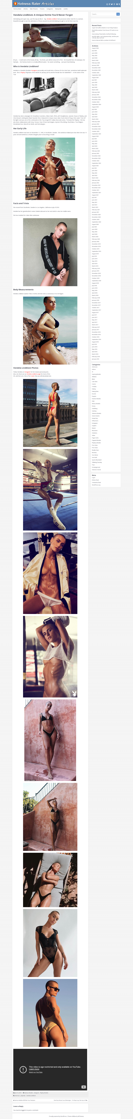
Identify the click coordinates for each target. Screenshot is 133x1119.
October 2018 (95, 278)
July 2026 (94, 50)
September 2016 (96, 339)
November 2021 (96, 187)
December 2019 (96, 244)
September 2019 (96, 251)
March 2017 (95, 325)
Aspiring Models (96, 374)
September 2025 (96, 75)
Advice (94, 369)
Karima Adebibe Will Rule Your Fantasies (24, 1100)
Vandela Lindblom (31, 1095)
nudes (33, 376)
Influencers (95, 421)
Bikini (93, 379)
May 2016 (94, 349)
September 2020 (96, 222)
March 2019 (95, 266)
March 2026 (95, 60)
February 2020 (96, 239)
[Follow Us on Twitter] (112, 4)
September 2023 (96, 134)
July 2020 (94, 227)
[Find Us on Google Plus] (114, 4)
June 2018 (94, 288)
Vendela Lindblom (52, 19)
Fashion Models (96, 399)
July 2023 (94, 139)
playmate (23, 1095)
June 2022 (94, 170)
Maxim (94, 428)
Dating (94, 389)
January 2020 (95, 241)
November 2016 (96, 334)
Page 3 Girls (95, 438)
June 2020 (94, 229)
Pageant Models (96, 440)
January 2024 (95, 124)
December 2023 (96, 126)
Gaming (94, 411)
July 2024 (94, 109)
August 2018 (95, 283)
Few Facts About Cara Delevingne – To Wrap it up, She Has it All (70, 1100)
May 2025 (94, 85)
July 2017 (94, 315)
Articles (26, 9)
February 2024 (96, 121)
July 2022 (94, 168)
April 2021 (94, 205)
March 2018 (95, 295)
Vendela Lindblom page (34, 374)
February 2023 (96, 151)
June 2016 (94, 347)
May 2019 (94, 261)
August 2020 (95, 224)
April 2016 (94, 351)
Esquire (94, 396)
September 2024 (96, 104)
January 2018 (95, 300)
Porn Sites (95, 445)
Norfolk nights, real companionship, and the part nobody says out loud (105, 37)
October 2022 (95, 161)
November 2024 (96, 99)
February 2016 (96, 356)
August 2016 (95, 342)
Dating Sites (95, 391)
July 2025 (94, 80)
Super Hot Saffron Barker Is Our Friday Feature (105, 28)
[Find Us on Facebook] (109, 4)
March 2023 (95, 148)
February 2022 (96, 180)
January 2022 (95, 183)
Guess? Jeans (96, 416)
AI (92, 372)
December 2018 (96, 273)
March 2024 (95, 119)
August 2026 (95, 48)
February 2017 (96, 327)
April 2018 (94, 293)
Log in (93, 477)
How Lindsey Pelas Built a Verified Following (104, 34)
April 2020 (94, 234)
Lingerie (94, 425)
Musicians (95, 430)
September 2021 (96, 192)
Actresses (94, 367)
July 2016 (94, 344)
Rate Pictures (34, 9)
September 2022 (96, 163)
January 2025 (95, 94)
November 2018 (96, 276)
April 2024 (94, 116)
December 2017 (96, 303)
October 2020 (95, 219)
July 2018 (94, 285)
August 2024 (95, 107)
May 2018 (94, 290)
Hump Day (95, 418)
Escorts (94, 394)
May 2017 (94, 320)
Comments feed (96, 482)
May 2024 (94, 114)
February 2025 (96, 92)
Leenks (66, 9)
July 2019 (94, 256)
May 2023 (94, 143)
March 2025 (95, 90)
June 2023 (94, 141)
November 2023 (96, 129)
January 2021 (95, 212)
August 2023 (95, 136)
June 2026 (94, 53)
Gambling (94, 408)
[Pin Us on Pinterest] (117, 4)
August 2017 (95, 312)
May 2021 (94, 202)
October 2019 (95, 249)
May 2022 (94, 173)
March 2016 (95, 354)
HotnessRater (17, 9)
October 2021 (95, 190)
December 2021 (96, 185)
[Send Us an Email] (107, 4)
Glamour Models (28, 1093)
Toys (93, 465)
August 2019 (95, 254)
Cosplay (94, 386)
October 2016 (95, 337)
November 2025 (96, 70)
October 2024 (95, 102)
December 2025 (96, 68)
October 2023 (95, 131)
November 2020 (96, 217)
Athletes (94, 376)
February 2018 (96, 298)
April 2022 (94, 175)
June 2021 (94, 200)
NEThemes (81, 1116)
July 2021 (94, 197)
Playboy (23, 72)
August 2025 (95, 77)
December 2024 (96, 97)
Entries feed (95, 480)
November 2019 (96, 246)
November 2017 (96, 305)
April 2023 (94, 146)
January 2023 (95, 153)
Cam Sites (94, 381)
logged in (23, 1110)
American (17, 1095)
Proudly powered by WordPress (58, 1116)
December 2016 (96, 332)
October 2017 (95, 307)
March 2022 (95, 178)
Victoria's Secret (96, 469)
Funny (93, 406)
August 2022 (95, 165)
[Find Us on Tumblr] (119, 4)
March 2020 (95, 236)
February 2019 (96, 268)
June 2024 (94, 112)
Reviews (94, 452)
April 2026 (94, 58)
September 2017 (96, 310)
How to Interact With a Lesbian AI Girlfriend (103, 40)
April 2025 (94, 87)
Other (93, 435)
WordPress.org (96, 485)
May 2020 (94, 232)
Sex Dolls (94, 457)
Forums (42, 9)
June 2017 (94, 317)
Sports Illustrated (96, 460)
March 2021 (95, 207)
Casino (94, 384)
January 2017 (95, 329)
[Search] (118, 14)
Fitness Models (96, 403)
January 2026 (95, 65)
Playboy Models (44, 1093)
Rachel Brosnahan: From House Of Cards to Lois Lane (105, 30)
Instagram (34, 70)
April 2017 (94, 322)
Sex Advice (95, 455)
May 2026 (94, 55)
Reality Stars (95, 450)
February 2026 (96, 63)
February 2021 (96, 209)
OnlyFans (94, 433)
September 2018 (96, 280)
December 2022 (96, 156)
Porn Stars (95, 447)
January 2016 (95, 359)
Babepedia (58, 9)
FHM (93, 401)
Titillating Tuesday (97, 462)
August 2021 (95, 195)
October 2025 (95, 72)
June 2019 (94, 258)
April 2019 (94, 263)
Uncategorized (96, 467)
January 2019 (95, 271)
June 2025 (94, 82)
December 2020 (96, 214)
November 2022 (96, 158)
